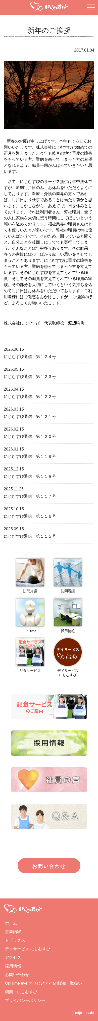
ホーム (11, 923)
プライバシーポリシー (25, 1000)
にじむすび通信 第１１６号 (30, 516)
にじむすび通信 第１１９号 (30, 456)
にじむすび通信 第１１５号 (30, 536)
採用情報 (13, 966)
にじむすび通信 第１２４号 (30, 356)
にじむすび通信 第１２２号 (30, 396)
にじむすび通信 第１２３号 (30, 376)
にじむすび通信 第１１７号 (30, 496)
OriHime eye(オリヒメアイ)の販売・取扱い (43, 983)
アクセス (13, 957)
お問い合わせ (49, 866)
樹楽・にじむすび (21, 992)
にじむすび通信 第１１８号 (30, 476)
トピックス (15, 940)
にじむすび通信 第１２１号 (30, 416)
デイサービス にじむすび (27, 949)
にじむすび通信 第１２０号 (30, 436)
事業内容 (13, 932)
